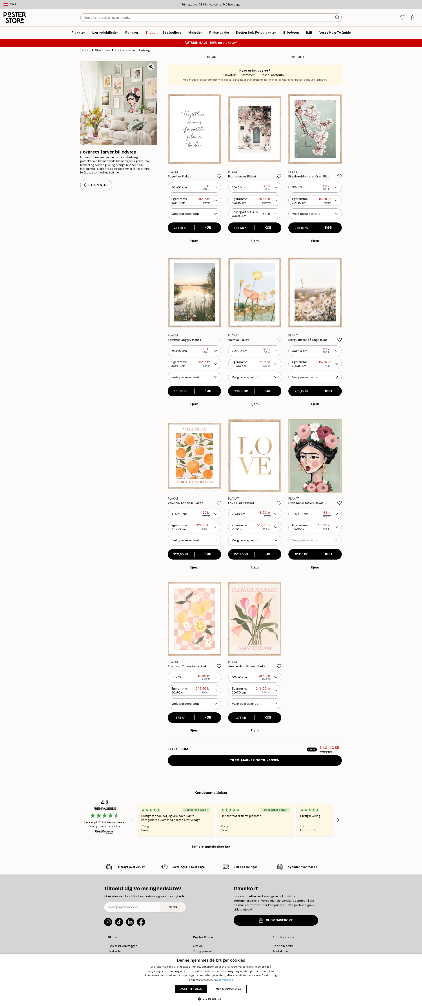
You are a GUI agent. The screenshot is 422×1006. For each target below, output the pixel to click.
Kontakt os (280, 951)
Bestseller (115, 951)
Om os (198, 946)
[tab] (403, 17)
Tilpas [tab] (211, 57)
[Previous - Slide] (132, 820)
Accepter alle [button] (191, 989)
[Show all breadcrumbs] (85, 50)
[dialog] (211, 980)
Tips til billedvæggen (122, 946)
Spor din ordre (283, 946)
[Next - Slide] (338, 820)
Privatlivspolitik (223, 980)
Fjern (194, 241)
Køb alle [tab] (298, 57)
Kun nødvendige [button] (228, 989)
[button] (211, 999)
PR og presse (202, 951)
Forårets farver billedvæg (132, 50)
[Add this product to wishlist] (219, 176)
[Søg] (338, 17)
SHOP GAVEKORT (279, 920)
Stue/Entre (102, 50)
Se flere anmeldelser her (211, 847)
